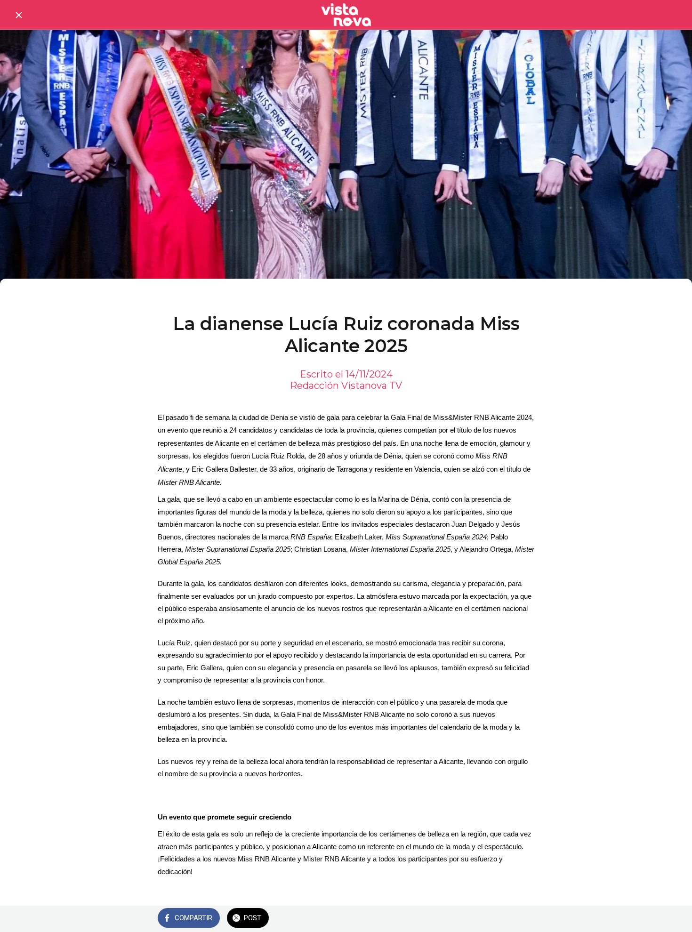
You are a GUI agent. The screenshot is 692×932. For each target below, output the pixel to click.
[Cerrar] (18, 15)
